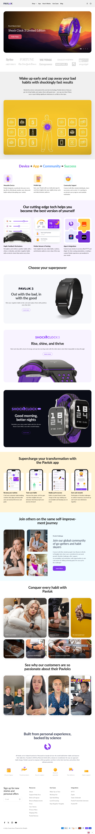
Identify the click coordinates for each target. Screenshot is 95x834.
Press (31, 804)
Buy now (13, 39)
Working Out (53, 794)
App (39, 3)
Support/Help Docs (35, 794)
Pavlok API (74, 804)
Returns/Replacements (36, 800)
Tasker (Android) (76, 797)
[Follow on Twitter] (8, 823)
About (31, 791)
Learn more (26, 310)
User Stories (33, 807)
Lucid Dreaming (54, 800)
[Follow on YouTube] (16, 823)
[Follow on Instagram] (12, 823)
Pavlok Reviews (33, 816)
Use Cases (55, 3)
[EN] (90, 832)
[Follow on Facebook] (5, 823)
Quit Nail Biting (54, 797)
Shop (33, 3)
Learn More (59, 568)
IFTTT (73, 791)
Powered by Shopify (21, 828)
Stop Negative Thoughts (57, 804)
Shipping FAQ (33, 813)
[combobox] (90, 832)
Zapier (73, 794)
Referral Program (34, 797)
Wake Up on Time (55, 791)
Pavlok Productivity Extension (79, 800)
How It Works (46, 3)
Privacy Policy (33, 810)
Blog (61, 3)
